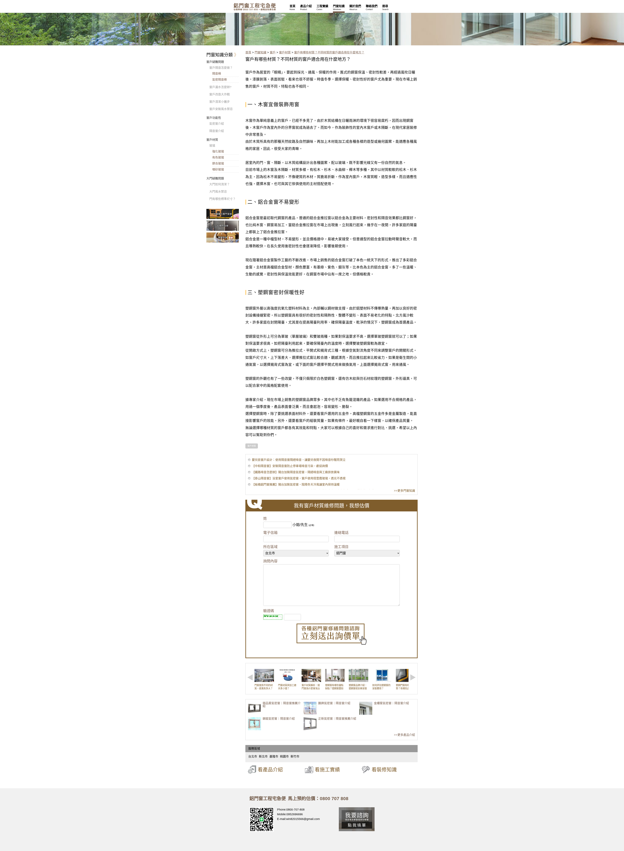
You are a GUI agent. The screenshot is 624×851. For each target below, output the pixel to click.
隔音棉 (216, 73)
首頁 (248, 52)
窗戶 (273, 52)
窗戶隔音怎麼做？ (221, 67)
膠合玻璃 (218, 163)
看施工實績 (327, 769)
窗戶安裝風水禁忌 (221, 109)
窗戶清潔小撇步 (219, 101)
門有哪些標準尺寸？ (222, 199)
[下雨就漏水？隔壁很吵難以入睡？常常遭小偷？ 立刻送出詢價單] (331, 634)
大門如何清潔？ (219, 184)
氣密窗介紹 (216, 123)
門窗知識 (260, 52)
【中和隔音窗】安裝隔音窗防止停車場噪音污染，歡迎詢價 (290, 466)
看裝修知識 (384, 769)
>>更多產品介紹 (404, 734)
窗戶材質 (285, 52)
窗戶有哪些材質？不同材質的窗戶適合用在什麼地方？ (329, 52)
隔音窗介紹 (216, 131)
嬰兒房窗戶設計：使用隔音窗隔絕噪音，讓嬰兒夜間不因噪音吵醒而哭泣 (298, 460)
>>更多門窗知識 (404, 490)
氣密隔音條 (219, 79)
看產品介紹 (270, 769)
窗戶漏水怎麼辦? (220, 87)
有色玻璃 (218, 157)
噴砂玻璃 (218, 169)
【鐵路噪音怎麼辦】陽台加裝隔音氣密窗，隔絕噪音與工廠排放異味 (296, 472)
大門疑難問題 (215, 178)
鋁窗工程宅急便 (255, 6)
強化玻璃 (218, 151)
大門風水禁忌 (218, 191)
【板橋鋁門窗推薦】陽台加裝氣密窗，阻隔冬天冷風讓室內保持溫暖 (296, 484)
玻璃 (212, 145)
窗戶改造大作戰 (219, 94)
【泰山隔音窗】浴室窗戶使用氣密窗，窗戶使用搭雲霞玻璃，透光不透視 (298, 478)
